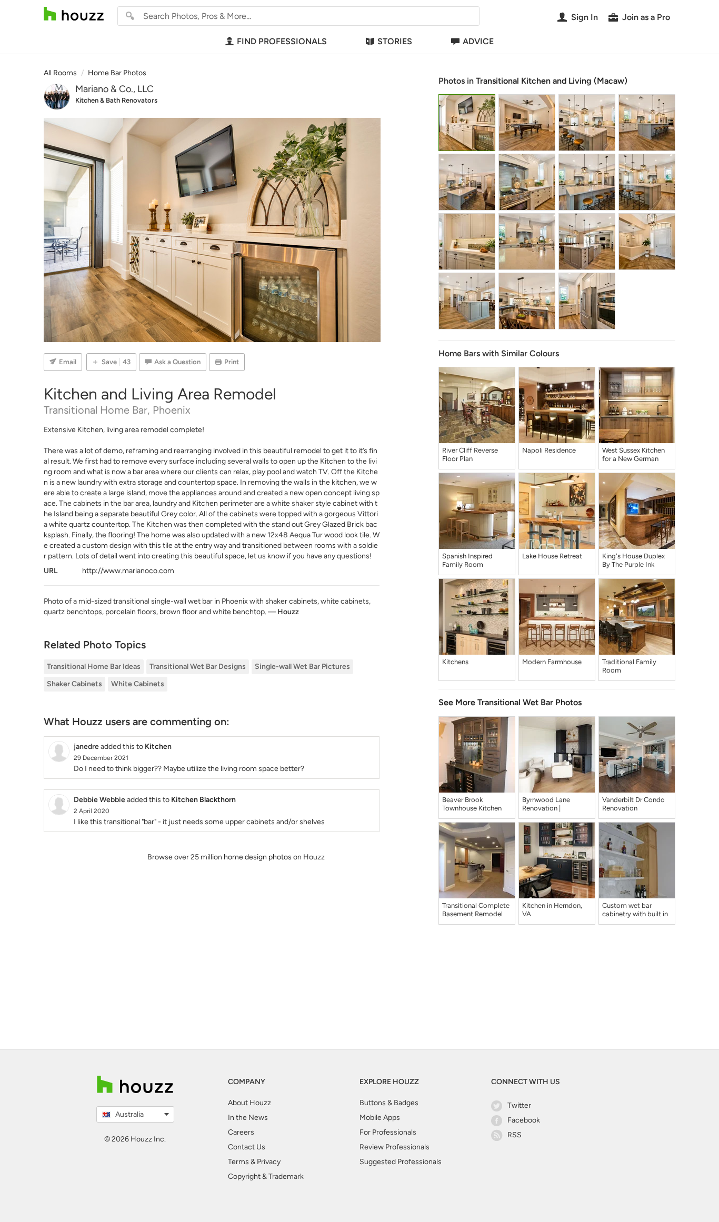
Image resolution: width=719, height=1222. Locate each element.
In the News (248, 1117)
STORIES (394, 41)
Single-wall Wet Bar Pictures (302, 666)
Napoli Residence (549, 450)
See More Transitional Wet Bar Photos (510, 702)
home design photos (258, 857)
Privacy (269, 1161)
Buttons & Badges (388, 1102)
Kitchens (455, 662)
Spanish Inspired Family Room (467, 560)
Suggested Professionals (400, 1161)
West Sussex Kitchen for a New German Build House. (633, 454)
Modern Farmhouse (552, 662)
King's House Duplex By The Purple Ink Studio (633, 560)
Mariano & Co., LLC (114, 89)
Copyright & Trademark (266, 1176)
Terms (238, 1161)
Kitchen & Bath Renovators (116, 100)
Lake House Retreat (552, 556)
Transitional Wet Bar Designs (197, 666)
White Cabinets (137, 683)
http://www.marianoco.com (128, 570)
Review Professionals (394, 1147)
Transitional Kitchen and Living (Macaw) (551, 81)
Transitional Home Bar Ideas (94, 666)
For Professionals (387, 1132)
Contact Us (246, 1147)
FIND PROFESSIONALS (282, 41)
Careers (241, 1132)
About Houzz (249, 1102)
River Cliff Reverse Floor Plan (470, 454)
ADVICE (478, 41)
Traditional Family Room (629, 666)
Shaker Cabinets (74, 683)
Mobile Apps (379, 1117)
